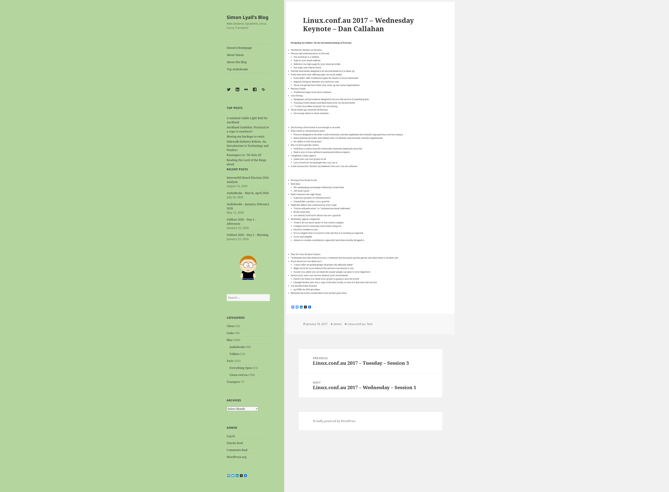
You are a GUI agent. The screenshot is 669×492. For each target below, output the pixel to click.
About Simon (235, 55)
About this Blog (237, 62)
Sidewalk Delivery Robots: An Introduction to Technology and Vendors (248, 146)
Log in (231, 436)
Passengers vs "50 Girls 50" (244, 155)
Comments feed (237, 450)
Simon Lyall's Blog (247, 17)
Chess (230, 326)
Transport (233, 382)
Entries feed (235, 443)
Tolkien (234, 354)
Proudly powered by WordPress (334, 421)
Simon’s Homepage (239, 48)
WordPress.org (237, 457)
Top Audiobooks (237, 69)
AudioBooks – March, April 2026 (248, 193)
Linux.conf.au (238, 375)
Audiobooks (237, 347)
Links (230, 333)
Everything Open (240, 368)
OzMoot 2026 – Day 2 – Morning (247, 235)
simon (337, 324)
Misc (230, 340)
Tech (230, 361)
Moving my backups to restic (246, 136)
